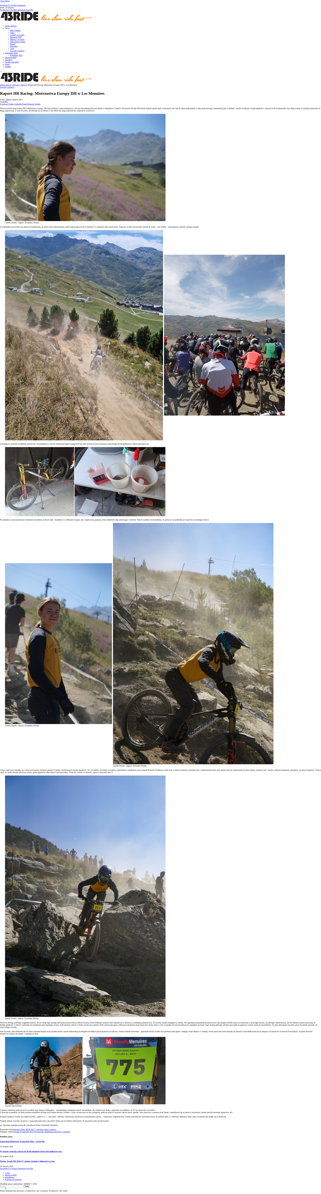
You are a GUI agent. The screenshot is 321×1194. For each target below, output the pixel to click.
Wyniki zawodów (12, 62)
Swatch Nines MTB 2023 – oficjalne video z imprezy (35, 1129)
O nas (7, 1173)
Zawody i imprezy (17, 51)
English (8, 67)
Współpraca (9, 1177)
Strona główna (11, 26)
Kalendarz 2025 (16, 55)
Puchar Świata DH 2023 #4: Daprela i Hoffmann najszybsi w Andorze (42, 1132)
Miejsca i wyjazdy (17, 39)
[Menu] (1, 71)
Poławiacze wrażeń (17, 42)
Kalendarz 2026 (11, 53)
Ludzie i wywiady (17, 35)
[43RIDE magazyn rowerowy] (46, 22)
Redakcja (8, 60)
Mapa (7, 64)
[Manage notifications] (6, 1188)
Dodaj (27, 1186)
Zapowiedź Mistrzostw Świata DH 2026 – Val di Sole (22, 1141)
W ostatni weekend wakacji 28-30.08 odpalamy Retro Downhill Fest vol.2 (31, 1151)
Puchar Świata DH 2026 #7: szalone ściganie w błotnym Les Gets (27, 1161)
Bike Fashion (15, 30)
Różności (13, 46)
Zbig (7, 100)
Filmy (12, 33)
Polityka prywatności (13, 1180)
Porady (13, 44)
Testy (12, 48)
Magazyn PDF (16, 37)
